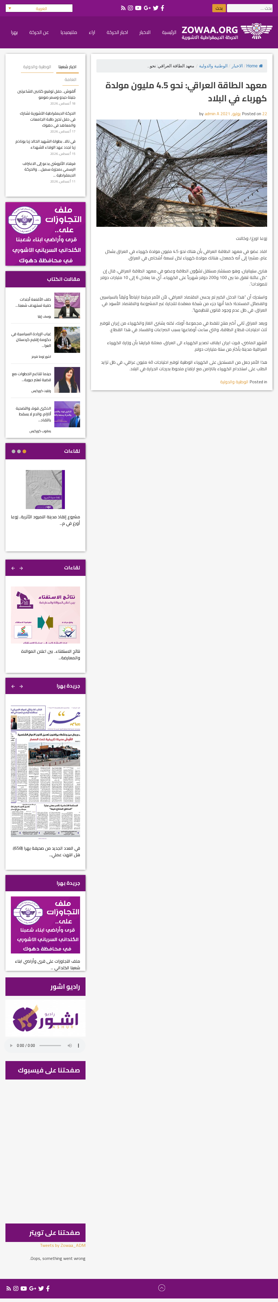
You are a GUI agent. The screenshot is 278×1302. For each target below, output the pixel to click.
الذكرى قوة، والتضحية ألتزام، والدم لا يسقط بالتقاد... (33, 413)
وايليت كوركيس (41, 391)
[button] (39, 8)
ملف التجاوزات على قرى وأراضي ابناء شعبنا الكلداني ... (47, 964)
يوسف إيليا (44, 316)
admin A (212, 113)
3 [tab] (13, 451)
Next (13, 567)
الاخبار (237, 65)
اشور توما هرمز (41, 356)
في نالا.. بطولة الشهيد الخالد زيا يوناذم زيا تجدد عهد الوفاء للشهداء (45, 144)
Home (252, 65)
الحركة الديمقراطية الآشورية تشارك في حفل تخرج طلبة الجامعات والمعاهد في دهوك (47, 118)
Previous (21, 567)
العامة (71, 79)
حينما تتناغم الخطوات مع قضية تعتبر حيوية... (31, 376)
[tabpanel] (45, 501)
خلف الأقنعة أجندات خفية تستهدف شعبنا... (33, 302)
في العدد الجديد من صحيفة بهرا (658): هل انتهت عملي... (46, 851)
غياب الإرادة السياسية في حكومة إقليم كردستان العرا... (31, 339)
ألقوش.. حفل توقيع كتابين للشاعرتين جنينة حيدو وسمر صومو (46, 94)
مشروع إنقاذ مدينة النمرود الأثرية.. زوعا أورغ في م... (45, 520)
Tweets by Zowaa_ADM (63, 1245)
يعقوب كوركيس (40, 431)
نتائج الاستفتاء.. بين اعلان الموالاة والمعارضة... (50, 654)
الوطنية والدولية (213, 65)
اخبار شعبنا (67, 66)
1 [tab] (24, 451)
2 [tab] (19, 451)
